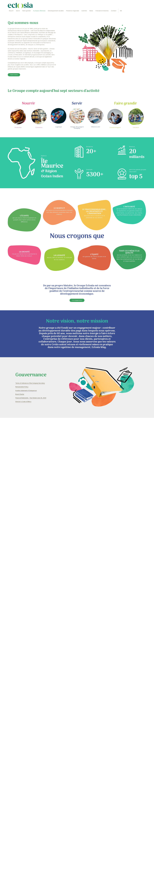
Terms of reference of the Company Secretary (33, 481)
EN (141, 12)
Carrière (97, 12)
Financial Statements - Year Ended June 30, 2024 (35, 500)
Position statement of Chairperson (28, 491)
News (105, 12)
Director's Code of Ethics (25, 504)
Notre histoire (15, 103)
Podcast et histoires (118, 12)
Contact (132, 12)
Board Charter (21, 495)
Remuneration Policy (23, 486)
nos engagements (77, 370)
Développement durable (64, 12)
